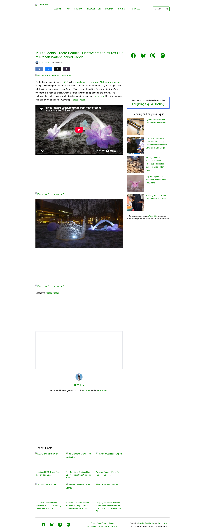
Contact (136, 9)
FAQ (68, 9)
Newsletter (94, 9)
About (57, 9)
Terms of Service (108, 523)
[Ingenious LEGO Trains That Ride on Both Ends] (48, 459)
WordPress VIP (163, 523)
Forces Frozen (78, 100)
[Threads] (57, 69)
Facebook (103, 390)
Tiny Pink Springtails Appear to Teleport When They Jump (156, 180)
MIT (66, 82)
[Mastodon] (68, 525)
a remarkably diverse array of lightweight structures (97, 82)
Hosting (78, 9)
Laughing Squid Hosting (148, 104)
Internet (87, 390)
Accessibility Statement (95, 526)
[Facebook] (39, 69)
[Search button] (167, 9)
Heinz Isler (99, 96)
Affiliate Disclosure (111, 526)
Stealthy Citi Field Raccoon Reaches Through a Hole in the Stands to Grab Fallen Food (79, 505)
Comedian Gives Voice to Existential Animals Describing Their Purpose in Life (48, 505)
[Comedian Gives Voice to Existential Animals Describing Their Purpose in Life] (48, 490)
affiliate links (152, 216)
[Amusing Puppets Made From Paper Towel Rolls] (109, 459)
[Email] (66, 69)
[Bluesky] (48, 69)
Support (123, 9)
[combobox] (159, 9)
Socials (109, 9)
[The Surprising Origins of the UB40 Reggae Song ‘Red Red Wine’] (79, 459)
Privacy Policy (96, 523)
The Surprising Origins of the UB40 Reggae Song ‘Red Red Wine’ (78, 475)
